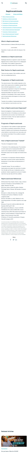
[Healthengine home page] (14, 3)
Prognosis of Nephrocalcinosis (9, 31)
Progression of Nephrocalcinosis (10, 23)
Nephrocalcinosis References (9, 36)
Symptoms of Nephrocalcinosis (9, 25)
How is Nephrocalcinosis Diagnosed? (11, 29)
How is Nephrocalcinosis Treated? (10, 34)
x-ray (17, 87)
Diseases (8, 14)
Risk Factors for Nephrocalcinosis (10, 21)
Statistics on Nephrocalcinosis (9, 19)
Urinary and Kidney (17, 14)
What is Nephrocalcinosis (8, 16)
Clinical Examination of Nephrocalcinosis (12, 27)
